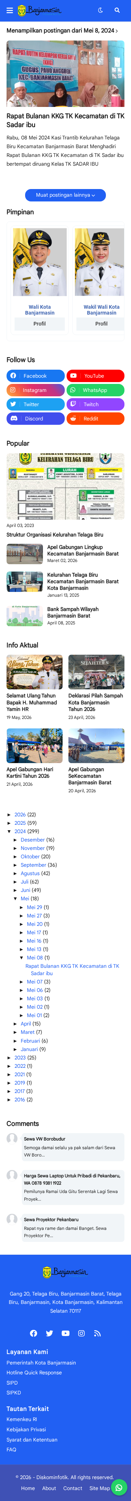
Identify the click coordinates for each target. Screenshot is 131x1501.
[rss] (97, 1333)
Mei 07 (35, 981)
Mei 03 (35, 998)
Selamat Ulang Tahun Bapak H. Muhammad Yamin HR (32, 702)
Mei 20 (35, 924)
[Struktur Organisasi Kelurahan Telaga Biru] (65, 486)
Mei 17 (35, 932)
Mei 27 (35, 915)
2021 (20, 1074)
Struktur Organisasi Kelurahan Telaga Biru (55, 534)
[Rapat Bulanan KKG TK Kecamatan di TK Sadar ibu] (65, 74)
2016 (21, 1099)
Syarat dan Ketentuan (32, 1439)
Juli (25, 881)
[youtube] (65, 1333)
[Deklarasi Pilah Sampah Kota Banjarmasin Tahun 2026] (96, 672)
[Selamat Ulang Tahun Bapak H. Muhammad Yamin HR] (35, 672)
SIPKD (14, 1392)
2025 (21, 823)
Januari (30, 1049)
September (34, 865)
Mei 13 (35, 949)
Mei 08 (35, 957)
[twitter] (49, 1333)
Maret (28, 1032)
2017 (20, 1091)
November (33, 848)
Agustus (31, 873)
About (49, 1488)
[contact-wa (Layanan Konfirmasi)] (119, 1487)
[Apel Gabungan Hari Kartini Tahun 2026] (35, 745)
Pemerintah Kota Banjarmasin (41, 1362)
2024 (21, 831)
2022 (21, 1066)
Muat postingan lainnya (63, 195)
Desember (33, 839)
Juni (26, 890)
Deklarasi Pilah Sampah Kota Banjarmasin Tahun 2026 (95, 702)
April (26, 1023)
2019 (21, 1082)
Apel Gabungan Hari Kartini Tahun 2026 (30, 772)
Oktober (31, 856)
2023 (21, 1057)
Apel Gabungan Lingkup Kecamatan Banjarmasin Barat (83, 550)
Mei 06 (35, 990)
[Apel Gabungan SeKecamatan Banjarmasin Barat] (96, 745)
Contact (72, 1488)
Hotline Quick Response (34, 1372)
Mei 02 (35, 1007)
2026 (21, 814)
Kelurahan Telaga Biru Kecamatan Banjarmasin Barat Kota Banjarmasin (83, 581)
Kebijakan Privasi (26, 1429)
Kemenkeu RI (22, 1419)
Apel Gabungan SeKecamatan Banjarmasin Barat (89, 776)
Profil (39, 324)
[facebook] (33, 1333)
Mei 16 (35, 941)
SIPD (12, 1382)
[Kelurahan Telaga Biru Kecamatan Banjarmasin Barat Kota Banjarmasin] (25, 581)
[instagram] (81, 1333)
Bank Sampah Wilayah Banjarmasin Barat (73, 612)
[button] (12, 10)
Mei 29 (35, 907)
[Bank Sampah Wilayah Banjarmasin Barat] (25, 616)
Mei (26, 898)
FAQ (11, 1449)
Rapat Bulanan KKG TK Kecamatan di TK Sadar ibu (65, 120)
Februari (31, 1041)
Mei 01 (35, 1015)
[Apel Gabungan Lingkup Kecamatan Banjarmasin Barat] (25, 554)
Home (28, 1488)
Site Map (100, 1488)
